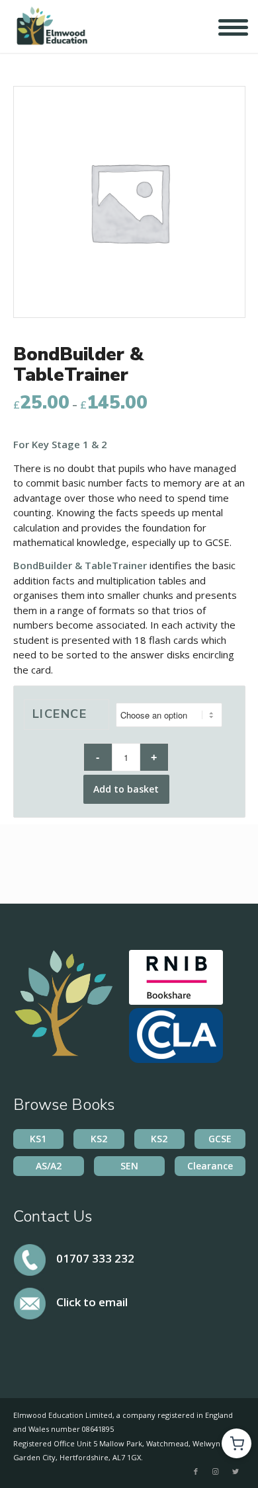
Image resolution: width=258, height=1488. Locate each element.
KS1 (38, 1138)
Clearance (210, 1165)
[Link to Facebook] (196, 1471)
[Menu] (223, 30)
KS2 (99, 1138)
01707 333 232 (95, 1258)
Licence (59, 714)
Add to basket (126, 789)
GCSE (220, 1138)
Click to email (92, 1301)
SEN (129, 1165)
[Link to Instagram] (216, 1471)
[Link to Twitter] (235, 1471)
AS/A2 (49, 1165)
